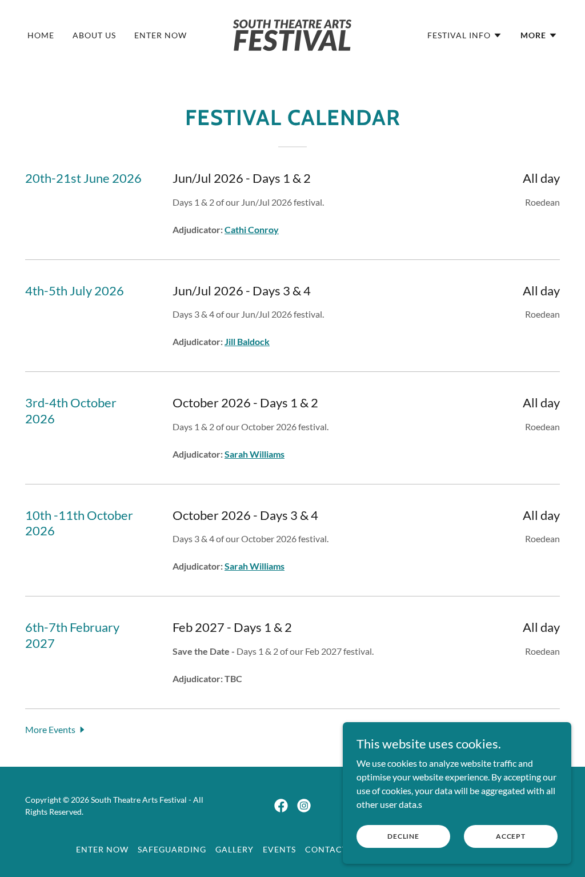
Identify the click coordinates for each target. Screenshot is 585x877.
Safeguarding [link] (172, 849)
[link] (292, 34)
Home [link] (40, 35)
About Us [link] (94, 35)
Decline (403, 836)
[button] (464, 35)
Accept (511, 836)
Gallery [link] (234, 849)
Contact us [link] (332, 849)
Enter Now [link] (160, 35)
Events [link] (279, 849)
